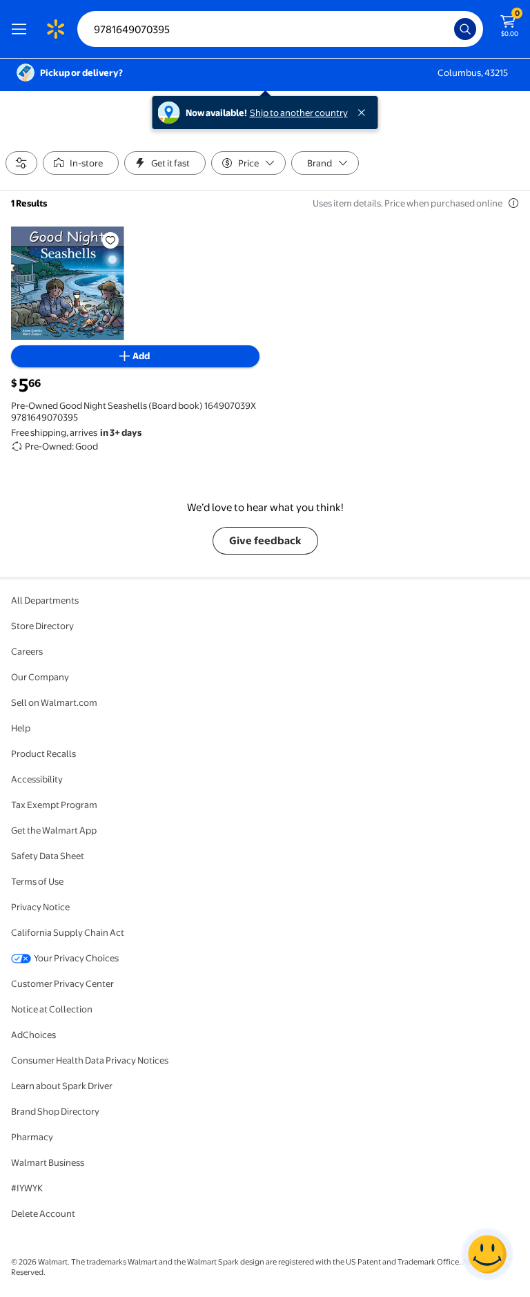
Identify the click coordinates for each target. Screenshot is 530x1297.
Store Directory (42, 625)
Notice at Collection (51, 1009)
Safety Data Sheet (47, 855)
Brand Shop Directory (55, 1111)
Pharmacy (32, 1136)
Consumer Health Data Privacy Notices (89, 1060)
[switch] (81, 163)
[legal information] (513, 203)
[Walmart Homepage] (55, 29)
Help (20, 727)
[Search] (465, 29)
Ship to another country (299, 112)
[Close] (364, 112)
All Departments (45, 600)
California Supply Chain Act (67, 932)
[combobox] (280, 29)
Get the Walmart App (54, 830)
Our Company (40, 676)
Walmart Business (47, 1162)
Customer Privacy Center (62, 983)
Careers (27, 651)
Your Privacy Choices (76, 957)
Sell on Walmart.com (54, 702)
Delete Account (43, 1213)
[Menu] (22, 29)
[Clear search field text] (447, 29)
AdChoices (33, 1034)
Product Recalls (43, 753)
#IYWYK (27, 1187)
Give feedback (265, 540)
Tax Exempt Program (54, 804)
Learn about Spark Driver (61, 1085)
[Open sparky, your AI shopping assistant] (487, 1254)
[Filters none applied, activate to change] (21, 163)
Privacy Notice (40, 906)
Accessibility (37, 779)
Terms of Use (37, 881)
